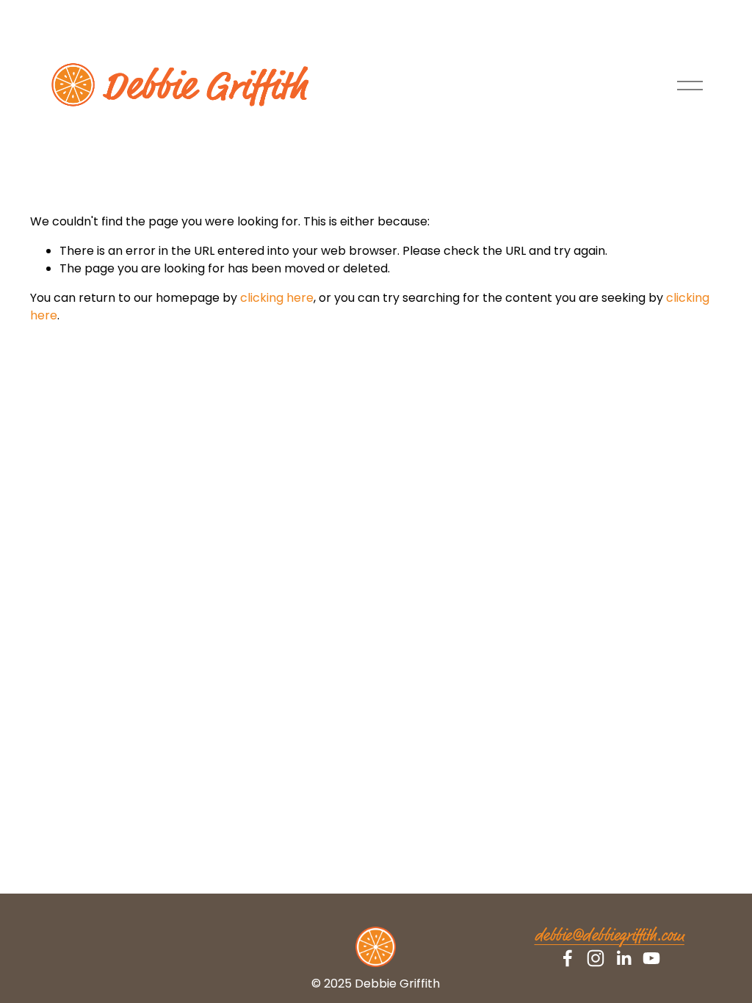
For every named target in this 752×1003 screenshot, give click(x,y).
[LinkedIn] (623, 958)
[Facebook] (567, 958)
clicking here (277, 297)
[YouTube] (651, 958)
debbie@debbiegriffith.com (609, 936)
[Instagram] (595, 958)
